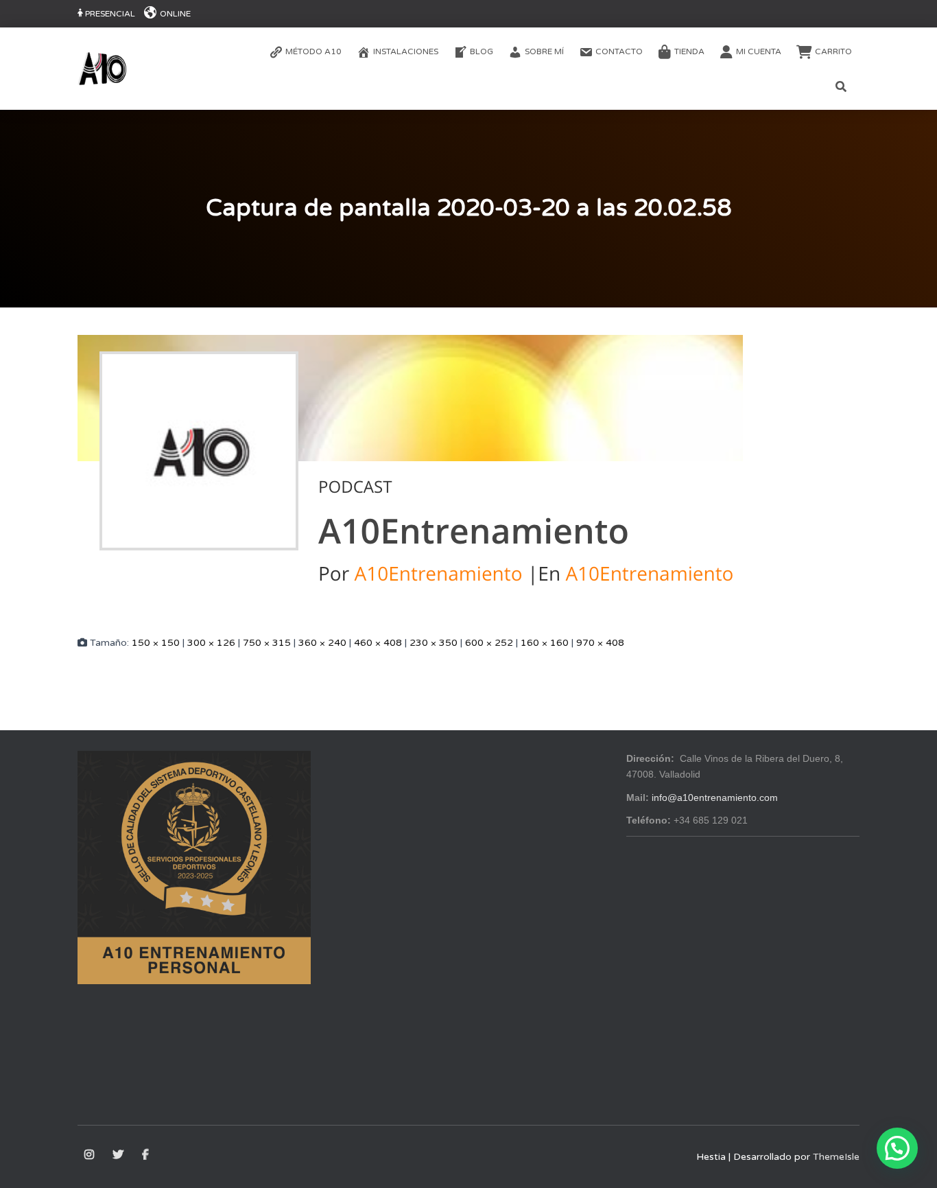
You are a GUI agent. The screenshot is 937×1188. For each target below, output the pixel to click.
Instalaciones (405, 51)
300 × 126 (211, 643)
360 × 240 (322, 643)
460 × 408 (378, 643)
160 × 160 (545, 643)
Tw (119, 1155)
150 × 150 (156, 643)
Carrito (833, 51)
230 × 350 (434, 643)
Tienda (689, 51)
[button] (897, 1148)
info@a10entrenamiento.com (715, 797)
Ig (90, 1155)
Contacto (619, 51)
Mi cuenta (758, 51)
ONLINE (175, 14)
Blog (481, 51)
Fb (146, 1155)
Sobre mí (544, 51)
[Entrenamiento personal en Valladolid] (102, 68)
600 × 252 (489, 643)
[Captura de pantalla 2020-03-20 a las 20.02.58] (410, 474)
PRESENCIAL (110, 14)
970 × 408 (600, 643)
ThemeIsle (836, 1157)
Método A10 (313, 51)
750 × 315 (267, 643)
